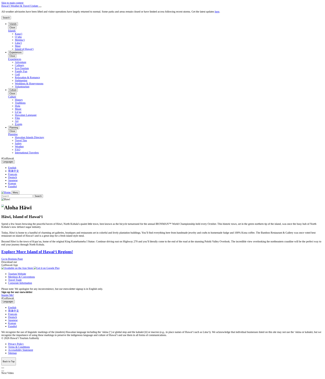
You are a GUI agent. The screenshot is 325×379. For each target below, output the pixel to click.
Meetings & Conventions (21, 276)
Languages (8, 161)
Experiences (15, 52)
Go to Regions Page (12, 258)
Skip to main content (12, 2)
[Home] (6, 192)
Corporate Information (20, 282)
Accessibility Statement (20, 350)
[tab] (162, 5)
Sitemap (12, 353)
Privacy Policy (16, 343)
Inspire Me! (7, 295)
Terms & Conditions (19, 346)
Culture (12, 90)
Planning (13, 127)
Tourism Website (17, 273)
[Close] (40, 6)
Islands (13, 24)
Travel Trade (15, 279)
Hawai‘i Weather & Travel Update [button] (20, 5)
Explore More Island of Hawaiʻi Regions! (37, 252)
